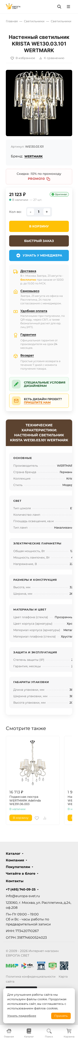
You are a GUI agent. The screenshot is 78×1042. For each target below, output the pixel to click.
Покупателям (18, 867)
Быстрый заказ (39, 241)
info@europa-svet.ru (23, 896)
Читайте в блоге (20, 873)
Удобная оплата (33, 311)
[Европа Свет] (13, 6)
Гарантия (28, 335)
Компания (15, 860)
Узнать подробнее (21, 1016)
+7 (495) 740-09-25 (21, 889)
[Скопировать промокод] (48, 179)
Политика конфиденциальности (31, 976)
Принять (61, 1016)
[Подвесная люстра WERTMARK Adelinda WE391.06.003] (32, 762)
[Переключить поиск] (59, 6)
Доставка (28, 271)
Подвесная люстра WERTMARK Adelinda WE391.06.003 (25, 800)
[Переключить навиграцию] (68, 6)
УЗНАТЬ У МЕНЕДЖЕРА (42, 255)
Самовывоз (29, 291)
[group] (39, 103)
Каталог (13, 853)
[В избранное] (37, 818)
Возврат (27, 355)
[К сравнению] (45, 818)
